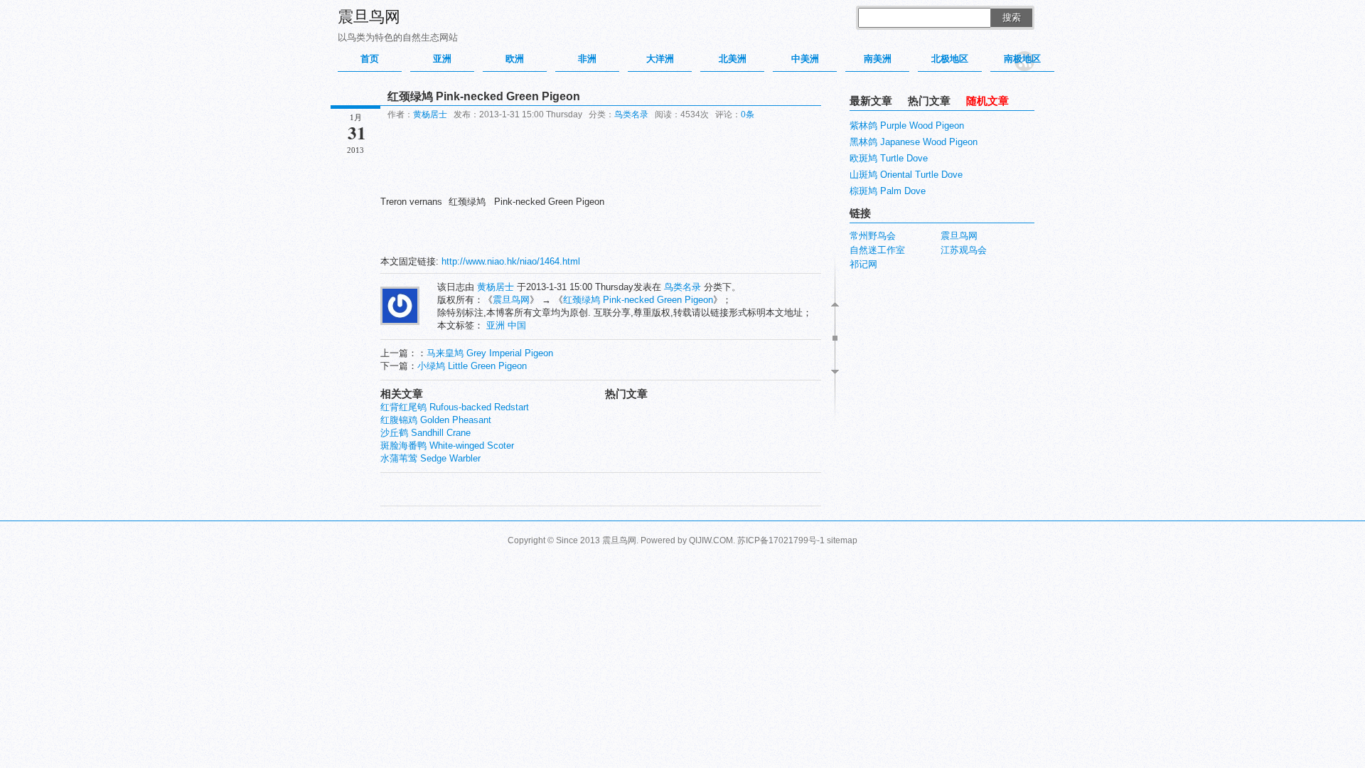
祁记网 (863, 264)
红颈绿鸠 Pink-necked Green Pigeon (638, 299)
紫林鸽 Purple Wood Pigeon (907, 125)
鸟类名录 (631, 114)
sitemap (842, 540)
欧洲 (514, 58)
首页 (369, 58)
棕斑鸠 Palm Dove (888, 191)
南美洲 (878, 58)
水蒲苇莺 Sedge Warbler (430, 458)
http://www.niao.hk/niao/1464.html (510, 261)
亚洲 (442, 58)
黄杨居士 (430, 114)
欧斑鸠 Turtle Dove (889, 158)
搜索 (1011, 17)
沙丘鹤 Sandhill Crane (425, 432)
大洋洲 (660, 58)
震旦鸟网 (369, 17)
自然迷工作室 (877, 250)
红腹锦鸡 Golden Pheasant (435, 420)
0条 (747, 114)
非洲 (587, 58)
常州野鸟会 (873, 235)
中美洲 (805, 58)
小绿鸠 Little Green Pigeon (472, 366)
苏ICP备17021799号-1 (781, 540)
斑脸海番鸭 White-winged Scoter (447, 445)
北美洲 (732, 58)
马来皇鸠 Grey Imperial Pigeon (490, 353)
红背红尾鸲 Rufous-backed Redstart (454, 407)
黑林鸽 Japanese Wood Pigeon (914, 142)
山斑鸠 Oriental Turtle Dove (906, 174)
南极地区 (1022, 58)
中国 (517, 325)
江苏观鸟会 (964, 250)
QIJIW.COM (711, 540)
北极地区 (949, 58)
